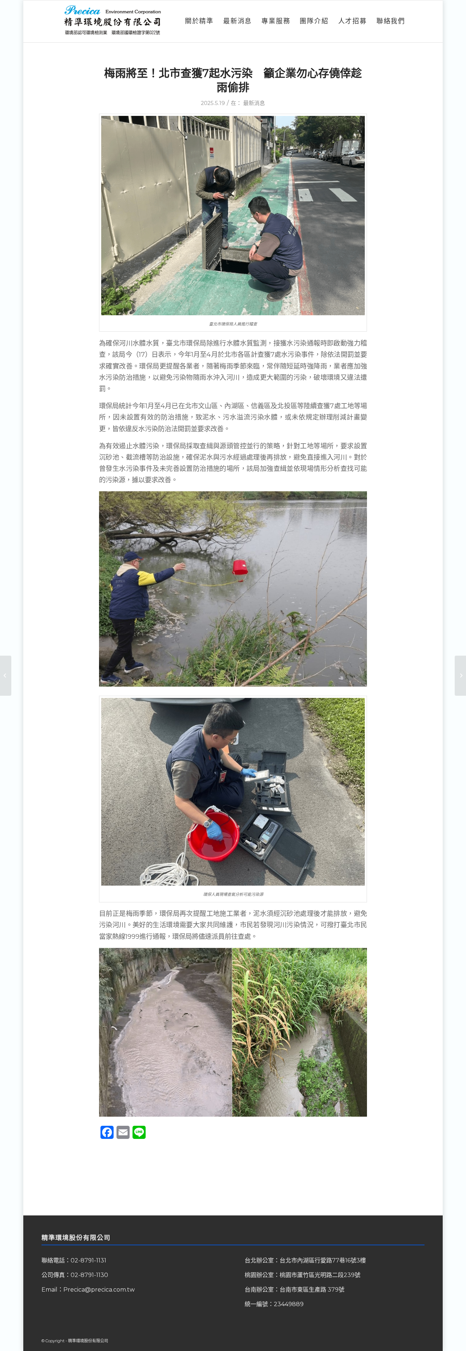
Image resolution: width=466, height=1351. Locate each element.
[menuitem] (199, 21)
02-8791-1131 (88, 1260)
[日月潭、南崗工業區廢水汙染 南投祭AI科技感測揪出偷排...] (5, 676)
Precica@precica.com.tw (99, 1289)
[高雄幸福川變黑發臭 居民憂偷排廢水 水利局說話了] (460, 676)
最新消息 (254, 103)
